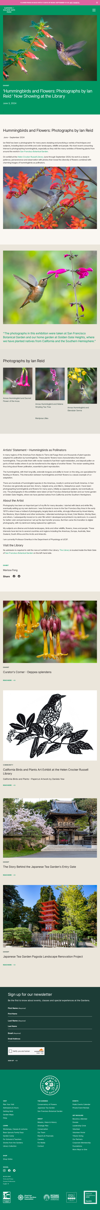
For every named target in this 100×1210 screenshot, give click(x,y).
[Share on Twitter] (19, 576)
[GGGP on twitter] (14, 1170)
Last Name (16, 1021)
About (40, 1119)
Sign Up (11, 1060)
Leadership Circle (79, 1126)
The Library (65, 550)
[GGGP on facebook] (9, 1170)
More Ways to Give (80, 1149)
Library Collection (9, 1146)
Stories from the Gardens (13, 1143)
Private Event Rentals (81, 1108)
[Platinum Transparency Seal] (90, 1197)
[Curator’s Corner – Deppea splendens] (50, 632)
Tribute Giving (78, 1136)
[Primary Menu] (94, 10)
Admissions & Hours (11, 1108)
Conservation (43, 1129)
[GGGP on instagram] (4, 1170)
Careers (41, 1139)
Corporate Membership (82, 1143)
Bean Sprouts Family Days (13, 1132)
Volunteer (76, 1129)
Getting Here (8, 1111)
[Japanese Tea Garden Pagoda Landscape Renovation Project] (50, 916)
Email (14, 1033)
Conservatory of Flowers (47, 1104)
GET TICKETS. (75, 3)
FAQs (5, 1118)
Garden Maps (8, 1115)
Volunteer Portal (79, 1132)
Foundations (77, 1146)
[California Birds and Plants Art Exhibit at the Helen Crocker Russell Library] (50, 725)
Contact (41, 1146)
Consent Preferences (9, 1181)
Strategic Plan (43, 1126)
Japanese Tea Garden (46, 1108)
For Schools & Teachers (12, 1139)
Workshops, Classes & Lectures (15, 1129)
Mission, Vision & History (47, 1122)
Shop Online (7, 1159)
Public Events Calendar (81, 1104)
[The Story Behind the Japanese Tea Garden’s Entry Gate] (50, 828)
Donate (75, 1122)
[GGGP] (9, 10)
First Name (17, 1008)
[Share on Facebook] (14, 576)
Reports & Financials (45, 1136)
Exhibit (6, 565)
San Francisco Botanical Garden (34, 151)
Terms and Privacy (8, 1179)
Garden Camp (8, 1136)
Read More (7, 680)
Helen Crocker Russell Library (30, 157)
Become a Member (80, 1119)
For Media (41, 1143)
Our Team (41, 1132)
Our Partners (77, 1139)
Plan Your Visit (8, 1104)
